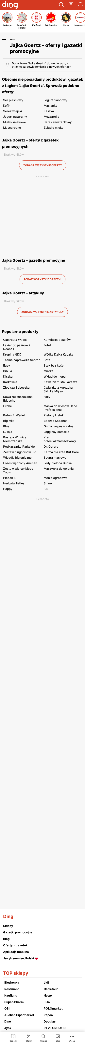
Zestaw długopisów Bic (19, 452)
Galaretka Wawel (15, 340)
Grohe (7, 406)
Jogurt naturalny (15, 116)
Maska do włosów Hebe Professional (60, 408)
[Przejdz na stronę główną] (10, 5)
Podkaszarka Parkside (19, 446)
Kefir (6, 105)
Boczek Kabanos (55, 421)
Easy (6, 365)
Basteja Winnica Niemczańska (14, 439)
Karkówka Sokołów (57, 340)
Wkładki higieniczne (17, 457)
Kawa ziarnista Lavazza (60, 382)
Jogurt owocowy (55, 100)
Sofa (47, 360)
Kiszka (8, 376)
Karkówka (10, 382)
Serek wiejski (12, 111)
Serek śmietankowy (58, 122)
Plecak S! (9, 478)
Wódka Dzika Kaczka (58, 354)
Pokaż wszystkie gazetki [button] (42, 279)
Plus (6, 426)
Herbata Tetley (14, 483)
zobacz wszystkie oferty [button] (42, 165)
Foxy (47, 397)
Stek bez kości (54, 365)
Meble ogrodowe (55, 478)
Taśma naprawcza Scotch (21, 360)
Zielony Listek (54, 415)
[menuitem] (13, 1038)
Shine (48, 483)
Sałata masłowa (55, 457)
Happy (7, 489)
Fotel (47, 345)
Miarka (48, 371)
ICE (46, 489)
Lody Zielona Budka (58, 463)
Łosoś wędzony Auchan (20, 463)
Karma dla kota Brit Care (61, 452)
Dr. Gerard (51, 446)
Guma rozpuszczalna (59, 426)
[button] (61, 5)
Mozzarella (51, 116)
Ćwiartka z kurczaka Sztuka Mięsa (58, 389)
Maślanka (50, 105)
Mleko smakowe (14, 122)
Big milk (8, 421)
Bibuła (7, 371)
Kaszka (49, 111)
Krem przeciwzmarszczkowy (60, 439)
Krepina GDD (12, 354)
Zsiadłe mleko (53, 127)
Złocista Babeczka (16, 387)
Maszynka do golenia (59, 468)
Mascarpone (12, 127)
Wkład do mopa (55, 376)
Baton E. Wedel (14, 415)
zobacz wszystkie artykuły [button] (42, 311)
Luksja (7, 432)
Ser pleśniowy (13, 100)
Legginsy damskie (56, 432)
